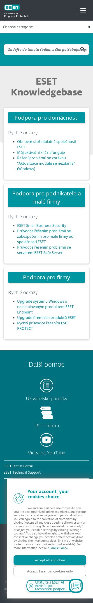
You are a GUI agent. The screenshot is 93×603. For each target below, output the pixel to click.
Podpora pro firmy (46, 277)
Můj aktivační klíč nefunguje (41, 152)
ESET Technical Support (22, 472)
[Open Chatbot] (76, 586)
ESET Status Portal (18, 466)
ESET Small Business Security (41, 225)
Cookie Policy (58, 548)
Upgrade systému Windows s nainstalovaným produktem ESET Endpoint (45, 307)
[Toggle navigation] (83, 10)
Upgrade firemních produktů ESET (46, 317)
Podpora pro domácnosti (46, 117)
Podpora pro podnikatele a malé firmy (46, 197)
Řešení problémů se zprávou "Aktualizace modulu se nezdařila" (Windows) (46, 163)
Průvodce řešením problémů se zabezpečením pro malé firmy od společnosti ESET (45, 236)
